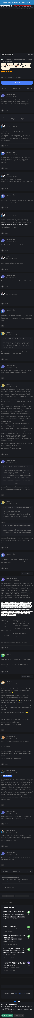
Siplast (8, 125)
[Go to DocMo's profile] (28, 963)
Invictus (7, 928)
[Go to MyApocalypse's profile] (3, 737)
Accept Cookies (7, 1015)
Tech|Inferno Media (19, 993)
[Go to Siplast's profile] (3, 126)
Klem (6, 918)
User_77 (7, 967)
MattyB (8, 654)
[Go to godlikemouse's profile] (3, 771)
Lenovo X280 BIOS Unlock (10, 926)
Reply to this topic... (9, 887)
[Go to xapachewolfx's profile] (3, 95)
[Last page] (31, 88)
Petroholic (9, 682)
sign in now (10, 881)
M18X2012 (9, 332)
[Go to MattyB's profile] (3, 655)
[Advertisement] (17, 31)
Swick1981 (5, 76)
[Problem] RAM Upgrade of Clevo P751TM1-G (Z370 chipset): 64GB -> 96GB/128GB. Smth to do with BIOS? (14, 964)
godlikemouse (10, 770)
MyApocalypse (10, 736)
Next (27, 88)
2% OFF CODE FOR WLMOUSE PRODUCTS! (15, 2)
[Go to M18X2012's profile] (3, 333)
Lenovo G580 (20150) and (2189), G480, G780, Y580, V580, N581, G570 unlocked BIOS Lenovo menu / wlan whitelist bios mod (14, 914)
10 (19, 939)
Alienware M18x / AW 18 (15, 77)
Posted (11, 96)
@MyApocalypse (7, 775)
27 (22, 916)
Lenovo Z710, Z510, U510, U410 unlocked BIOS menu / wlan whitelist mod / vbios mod (14, 950)
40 (22, 952)
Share (8, 896)
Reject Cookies (19, 1015)
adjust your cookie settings (16, 1009)
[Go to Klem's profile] (28, 912)
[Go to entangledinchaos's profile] (3, 579)
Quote (6, 110)
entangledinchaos (11, 578)
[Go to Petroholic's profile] (3, 682)
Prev (5, 88)
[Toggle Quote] (4, 338)
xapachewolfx (10, 94)
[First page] (2, 88)
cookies (7, 1007)
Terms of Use (23, 1006)
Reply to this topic (17, 82)
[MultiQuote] (2, 110)
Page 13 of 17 (16, 88)
